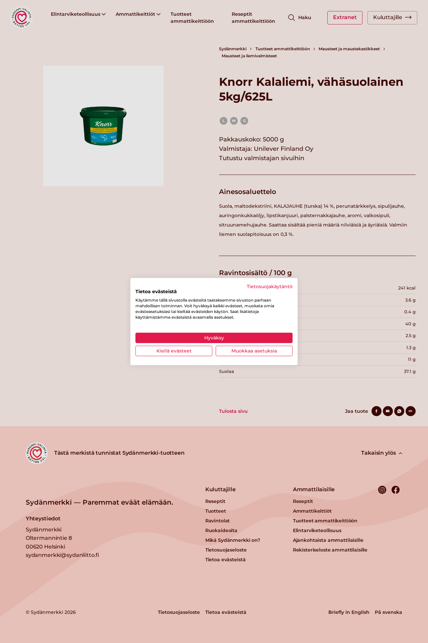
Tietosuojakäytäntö (270, 286)
